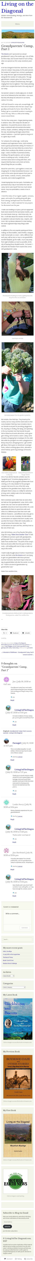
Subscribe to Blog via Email (15, 1213)
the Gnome (19, 555)
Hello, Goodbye (7, 951)
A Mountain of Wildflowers (9, 652)
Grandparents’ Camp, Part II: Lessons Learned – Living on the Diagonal (17, 732)
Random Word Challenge (10, 963)
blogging (10, 646)
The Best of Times (8, 957)
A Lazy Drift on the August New (11, 954)
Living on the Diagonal (20, 643)
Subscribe (7, 1226)
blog (6, 646)
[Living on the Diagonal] (18, 38)
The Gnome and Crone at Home (21, 644)
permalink (30, 648)
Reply (12, 700)
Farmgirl (17, 743)
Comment (25, 927)
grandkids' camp (25, 646)
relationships (15, 648)
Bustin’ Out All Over (8, 960)
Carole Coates (16, 646)
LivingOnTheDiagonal (17, 42)
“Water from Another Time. (19, 534)
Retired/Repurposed (6, 644)
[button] (9, 466)
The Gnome (5, 54)
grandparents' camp (6, 648)
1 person (19, 757)
